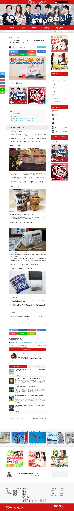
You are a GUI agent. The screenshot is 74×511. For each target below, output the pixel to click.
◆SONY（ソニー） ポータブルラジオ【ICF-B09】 (22, 118)
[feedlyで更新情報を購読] (18, 339)
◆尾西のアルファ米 (16, 115)
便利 (19, 342)
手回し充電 (29, 345)
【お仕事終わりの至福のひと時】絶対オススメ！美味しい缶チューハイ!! (30, 406)
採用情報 (62, 490)
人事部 (59, 94)
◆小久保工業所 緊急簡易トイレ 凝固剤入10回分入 (22, 120)
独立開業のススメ (54, 495)
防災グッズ (32, 342)
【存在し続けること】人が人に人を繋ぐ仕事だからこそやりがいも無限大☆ (34, 500)
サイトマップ (62, 496)
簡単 (13, 342)
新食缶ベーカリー (36, 343)
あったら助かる (38, 342)
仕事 (12, 27)
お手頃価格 (34, 345)
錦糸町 (61, 119)
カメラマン (24, 498)
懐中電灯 (24, 345)
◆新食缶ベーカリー (16, 116)
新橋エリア (15, 493)
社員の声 (62, 493)
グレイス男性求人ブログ (63, 508)
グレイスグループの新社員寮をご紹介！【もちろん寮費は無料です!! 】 (20, 444)
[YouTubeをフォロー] (16, 339)
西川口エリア (15, 494)
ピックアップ (53, 491)
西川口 (61, 127)
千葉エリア (15, 495)
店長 (59, 77)
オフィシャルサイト (59, 27)
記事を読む (17, 375)
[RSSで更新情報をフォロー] (21, 339)
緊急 (38, 345)
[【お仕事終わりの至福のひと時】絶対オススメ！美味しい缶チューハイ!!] (11, 408)
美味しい (23, 342)
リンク (52, 496)
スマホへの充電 (19, 345)
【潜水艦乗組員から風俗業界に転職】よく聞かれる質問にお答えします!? (55, 444)
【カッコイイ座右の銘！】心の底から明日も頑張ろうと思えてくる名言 (30, 379)
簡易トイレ (41, 345)
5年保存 (19, 343)
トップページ (53, 488)
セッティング (24, 347)
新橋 (61, 123)
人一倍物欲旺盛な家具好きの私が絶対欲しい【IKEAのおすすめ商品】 (30, 396)
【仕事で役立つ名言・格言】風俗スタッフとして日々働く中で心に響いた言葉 (30, 370)
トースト (43, 343)
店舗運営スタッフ (21, 47)
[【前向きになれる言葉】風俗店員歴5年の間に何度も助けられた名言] (11, 389)
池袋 (61, 114)
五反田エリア (15, 490)
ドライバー (59, 84)
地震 (43, 342)
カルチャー (34, 27)
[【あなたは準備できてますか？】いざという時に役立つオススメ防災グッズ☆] (2, 83)
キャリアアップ (64, 491)
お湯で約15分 (24, 343)
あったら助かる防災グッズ (14, 113)
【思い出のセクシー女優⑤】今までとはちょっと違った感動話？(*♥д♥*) (38, 419)
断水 (13, 347)
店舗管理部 (59, 91)
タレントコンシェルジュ (59, 101)
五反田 (61, 110)
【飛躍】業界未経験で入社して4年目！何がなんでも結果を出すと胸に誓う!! (37, 444)
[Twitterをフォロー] (10, 339)
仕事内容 (53, 490)
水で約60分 (30, 343)
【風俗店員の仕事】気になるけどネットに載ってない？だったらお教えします (34, 499)
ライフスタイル (46, 27)
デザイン (16, 342)
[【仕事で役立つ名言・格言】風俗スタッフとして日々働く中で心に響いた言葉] (11, 372)
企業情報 (62, 488)
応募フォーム (53, 493)
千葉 (61, 131)
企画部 (59, 87)
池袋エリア (15, 491)
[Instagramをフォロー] (14, 339)
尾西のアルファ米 (13, 343)
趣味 (23, 27)
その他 (42, 46)
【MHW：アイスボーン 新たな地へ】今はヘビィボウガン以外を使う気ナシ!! (17, 419)
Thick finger (14, 47)
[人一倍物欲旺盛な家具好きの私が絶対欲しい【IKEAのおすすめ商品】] (11, 398)
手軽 (28, 342)
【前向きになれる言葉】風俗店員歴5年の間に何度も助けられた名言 (30, 387)
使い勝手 (16, 347)
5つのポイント (63, 495)
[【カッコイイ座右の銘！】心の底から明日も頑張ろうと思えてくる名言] (11, 381)
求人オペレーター (59, 98)
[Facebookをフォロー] (12, 339)
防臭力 (19, 347)
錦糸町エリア (15, 492)
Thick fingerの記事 (17, 366)
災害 (26, 342)
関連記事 (37, 366)
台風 (11, 342)
